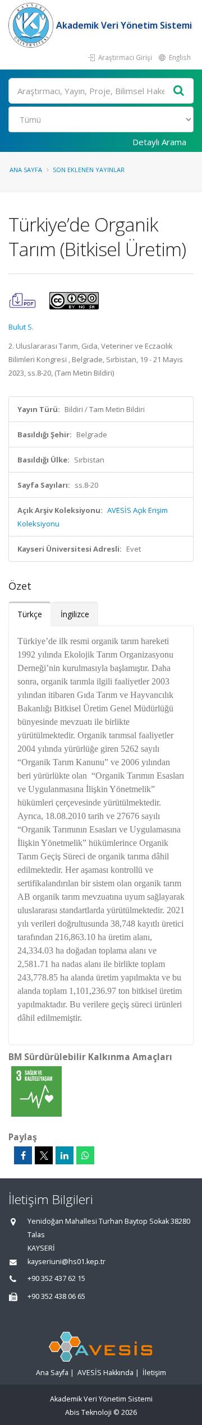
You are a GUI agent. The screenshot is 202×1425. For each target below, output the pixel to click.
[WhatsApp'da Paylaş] (85, 1155)
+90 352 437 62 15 (56, 1278)
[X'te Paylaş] (44, 1155)
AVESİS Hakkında (105, 1372)
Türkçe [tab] (29, 614)
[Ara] (179, 91)
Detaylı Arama (159, 141)
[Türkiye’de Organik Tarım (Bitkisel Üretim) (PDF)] (23, 300)
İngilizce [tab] (75, 614)
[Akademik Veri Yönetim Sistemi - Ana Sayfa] (32, 25)
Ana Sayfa (26, 169)
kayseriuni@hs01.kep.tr (66, 1261)
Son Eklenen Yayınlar (89, 169)
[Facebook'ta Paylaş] (23, 1155)
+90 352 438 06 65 (56, 1296)
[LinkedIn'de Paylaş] (65, 1155)
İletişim (154, 1372)
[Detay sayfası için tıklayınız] (36, 1091)
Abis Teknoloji (88, 1412)
